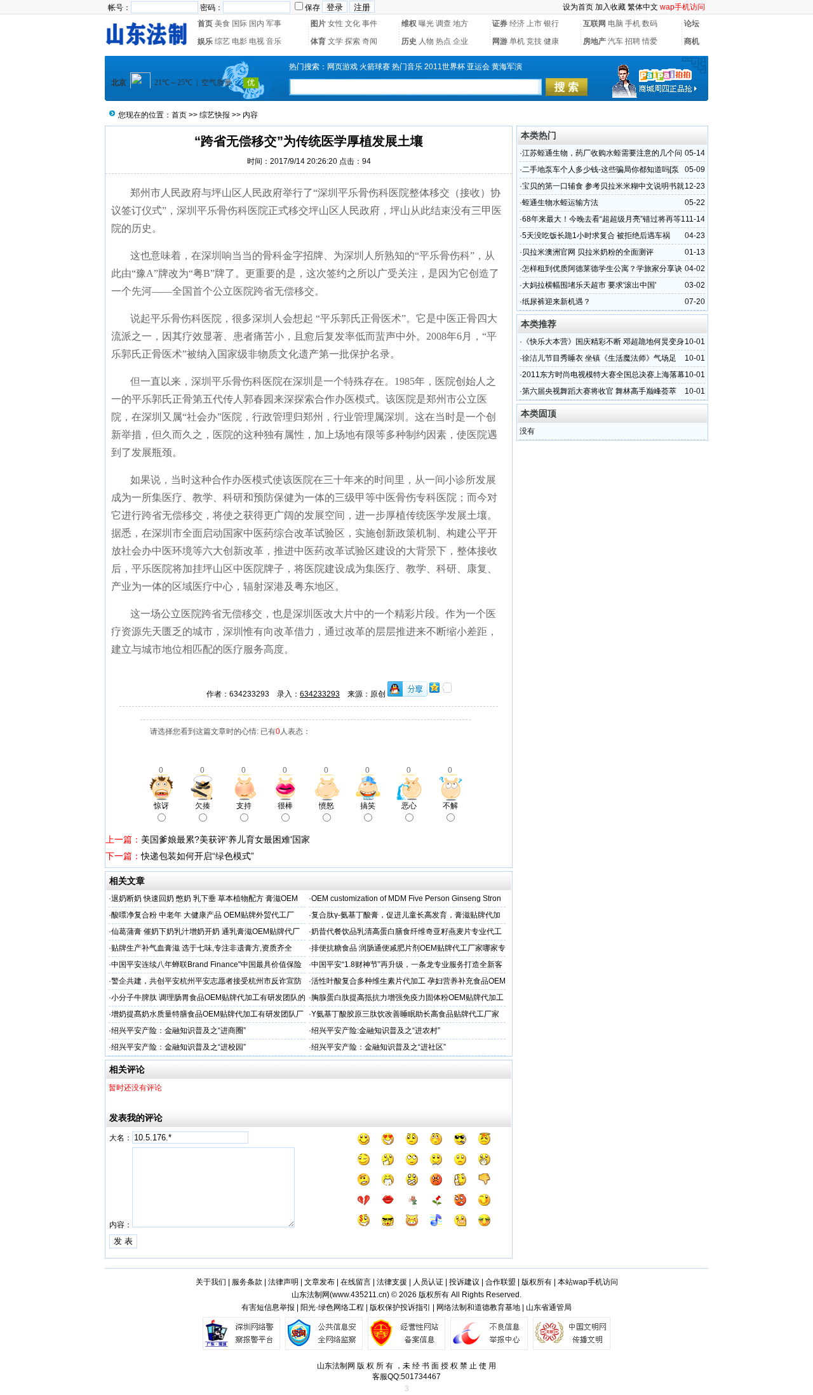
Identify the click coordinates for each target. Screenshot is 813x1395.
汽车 (615, 41)
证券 (499, 23)
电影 (239, 41)
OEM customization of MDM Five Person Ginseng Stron (406, 898)
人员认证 (428, 1282)
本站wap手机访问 (588, 1282)
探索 (352, 41)
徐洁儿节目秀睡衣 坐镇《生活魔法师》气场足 (599, 358)
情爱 (649, 41)
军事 (273, 23)
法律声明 (283, 1282)
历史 (409, 41)
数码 (649, 23)
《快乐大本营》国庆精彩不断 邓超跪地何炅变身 (603, 341)
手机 (632, 23)
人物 (426, 41)
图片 (318, 23)
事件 (369, 23)
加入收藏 (610, 7)
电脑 (615, 23)
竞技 (534, 41)
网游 (499, 41)
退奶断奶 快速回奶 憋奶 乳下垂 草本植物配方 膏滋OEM (204, 898)
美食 (222, 23)
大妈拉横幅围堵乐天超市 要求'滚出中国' (589, 285)
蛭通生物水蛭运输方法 (560, 202)
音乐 (273, 41)
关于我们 (211, 1282)
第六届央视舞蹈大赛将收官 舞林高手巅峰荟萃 (599, 391)
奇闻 (369, 41)
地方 (460, 23)
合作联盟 (500, 1282)
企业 (460, 41)
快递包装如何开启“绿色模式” (197, 856)
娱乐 (205, 41)
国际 (239, 23)
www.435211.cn (359, 1294)
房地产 (594, 41)
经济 (517, 23)
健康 (551, 41)
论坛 (691, 23)
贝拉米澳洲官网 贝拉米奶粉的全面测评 (588, 252)
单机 (517, 41)
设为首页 (578, 7)
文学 (335, 41)
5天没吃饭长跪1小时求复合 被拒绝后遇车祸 (596, 235)
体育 (318, 41)
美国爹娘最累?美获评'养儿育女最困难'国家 (225, 839)
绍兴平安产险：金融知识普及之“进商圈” (178, 1030)
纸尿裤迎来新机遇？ (556, 301)
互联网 (594, 23)
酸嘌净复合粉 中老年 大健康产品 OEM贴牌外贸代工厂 (202, 915)
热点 (443, 41)
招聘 (632, 41)
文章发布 (319, 1282)
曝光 (426, 23)
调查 (443, 23)
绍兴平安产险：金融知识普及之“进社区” (378, 1047)
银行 (551, 23)
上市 (534, 23)
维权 (409, 23)
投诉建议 (464, 1282)
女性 (335, 23)
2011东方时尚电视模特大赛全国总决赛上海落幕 (603, 374)
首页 (205, 23)
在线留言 (355, 1282)
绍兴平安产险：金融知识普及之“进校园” (178, 1047)
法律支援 (392, 1282)
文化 (352, 23)
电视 (256, 41)
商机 (691, 41)
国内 (256, 23)
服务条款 (247, 1282)
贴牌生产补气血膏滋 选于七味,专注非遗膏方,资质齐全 (201, 948)
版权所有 (536, 1282)
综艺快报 (214, 114)
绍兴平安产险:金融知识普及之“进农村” (375, 1030)
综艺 (222, 41)
